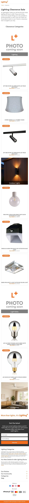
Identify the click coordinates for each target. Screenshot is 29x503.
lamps (2, 465)
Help (2, 478)
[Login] (18, 2)
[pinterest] (13, 486)
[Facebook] (10, 486)
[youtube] (19, 486)
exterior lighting (4, 456)
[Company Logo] (4, 2)
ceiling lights (11, 453)
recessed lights (22, 453)
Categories (4, 476)
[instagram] (15, 486)
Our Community (6, 473)
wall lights (16, 453)
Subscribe (14, 442)
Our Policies (5, 471)
